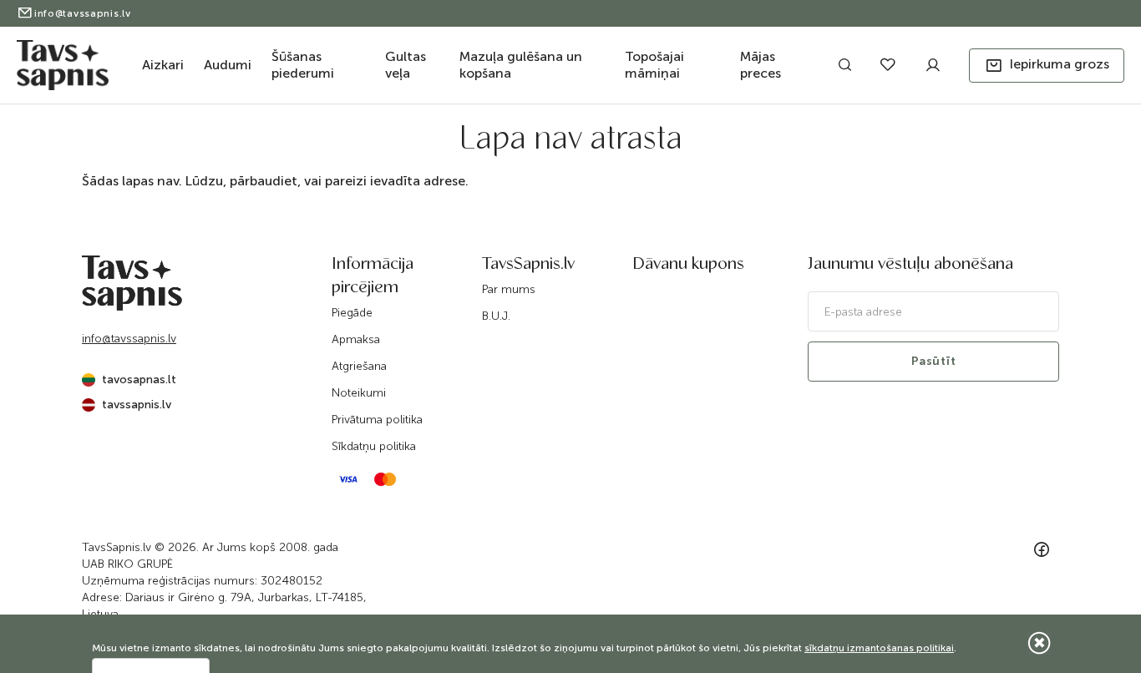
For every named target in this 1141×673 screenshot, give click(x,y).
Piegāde (352, 313)
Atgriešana (359, 366)
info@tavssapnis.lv (82, 13)
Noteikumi (359, 393)
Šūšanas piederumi (302, 64)
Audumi (227, 65)
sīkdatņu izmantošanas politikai (879, 648)
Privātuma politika (377, 419)
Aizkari (163, 65)
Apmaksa (356, 339)
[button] (1046, 65)
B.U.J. (496, 316)
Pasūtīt (933, 361)
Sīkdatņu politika (374, 446)
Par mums (508, 289)
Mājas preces (760, 64)
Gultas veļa (405, 64)
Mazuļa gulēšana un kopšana (520, 64)
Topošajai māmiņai (654, 64)
